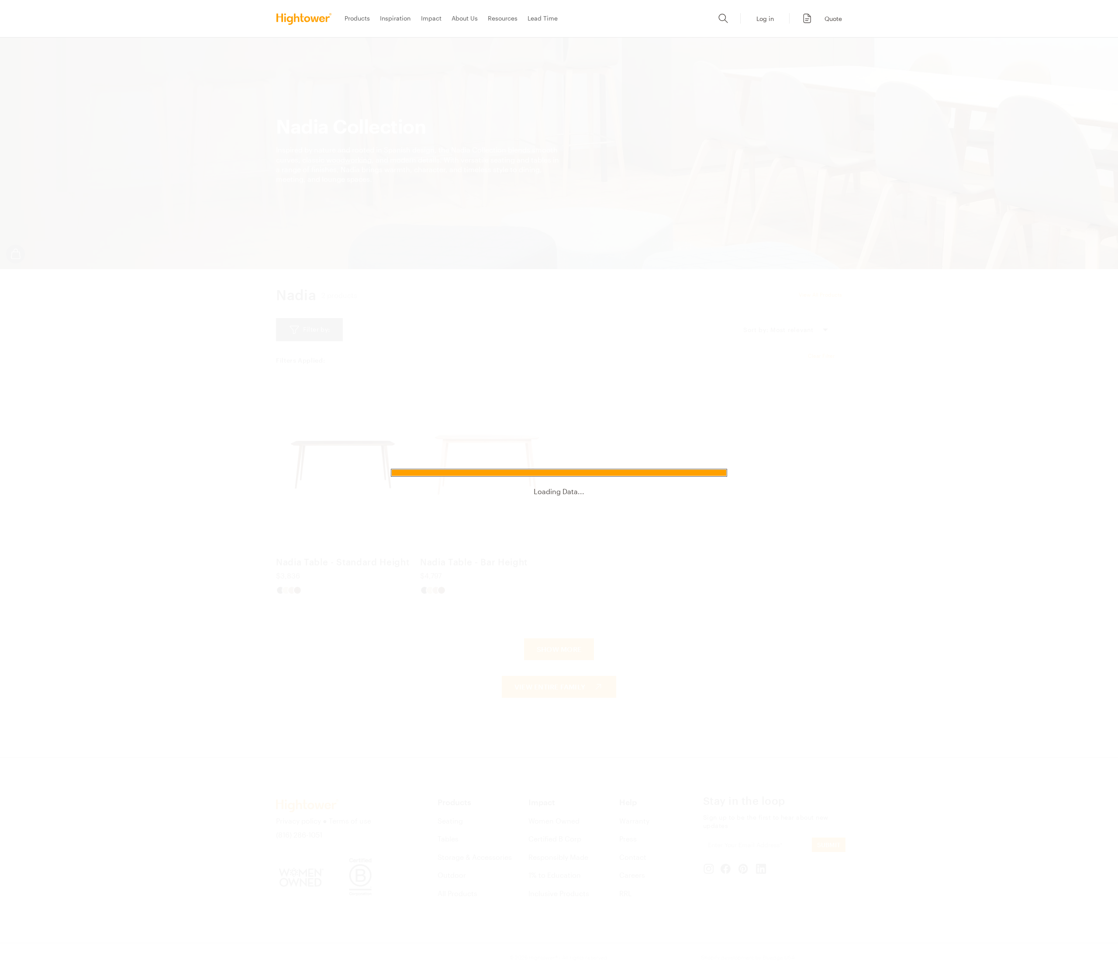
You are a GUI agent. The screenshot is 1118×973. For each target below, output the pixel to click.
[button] (817, 18)
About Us (465, 18)
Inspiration (395, 18)
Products (357, 18)
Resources (503, 18)
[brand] (306, 18)
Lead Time (543, 18)
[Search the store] (723, 18)
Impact (431, 18)
